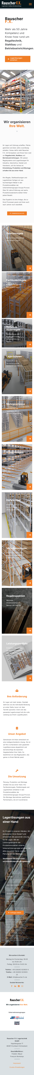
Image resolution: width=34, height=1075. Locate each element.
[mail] (22, 986)
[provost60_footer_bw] (17, 1021)
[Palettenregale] (17, 248)
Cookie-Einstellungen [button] (17, 1067)
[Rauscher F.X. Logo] (17, 998)
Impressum (17, 1063)
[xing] (19, 986)
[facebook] (12, 986)
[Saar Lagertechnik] (17, 1017)
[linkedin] (15, 986)
